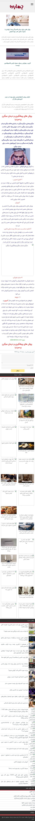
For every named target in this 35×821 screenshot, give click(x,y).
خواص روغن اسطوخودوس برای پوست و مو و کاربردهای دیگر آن (17, 98)
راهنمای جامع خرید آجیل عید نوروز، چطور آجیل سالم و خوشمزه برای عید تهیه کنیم (9, 517)
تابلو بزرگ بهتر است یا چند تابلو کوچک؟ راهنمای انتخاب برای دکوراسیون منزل (26, 388)
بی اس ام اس (24, 166)
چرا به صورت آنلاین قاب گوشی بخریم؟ (18, 670)
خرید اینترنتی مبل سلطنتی (28, 805)
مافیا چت (32, 807)
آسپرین (6, 300)
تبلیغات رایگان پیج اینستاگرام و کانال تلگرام (24, 796)
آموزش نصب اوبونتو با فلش (21, 762)
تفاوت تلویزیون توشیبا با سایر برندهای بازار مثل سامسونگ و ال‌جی (26, 420)
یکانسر (33, 801)
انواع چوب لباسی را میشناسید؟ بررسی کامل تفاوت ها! (14, 657)
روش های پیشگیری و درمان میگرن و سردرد (17, 117)
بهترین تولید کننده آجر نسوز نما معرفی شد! (17, 749)
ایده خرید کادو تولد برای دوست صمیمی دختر (26, 485)
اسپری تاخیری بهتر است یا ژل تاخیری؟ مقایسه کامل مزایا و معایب (9, 565)
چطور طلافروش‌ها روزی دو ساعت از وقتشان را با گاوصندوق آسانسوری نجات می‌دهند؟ (14, 736)
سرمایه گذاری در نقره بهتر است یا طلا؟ (26, 452)
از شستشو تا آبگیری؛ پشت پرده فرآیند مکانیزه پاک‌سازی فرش (26, 532)
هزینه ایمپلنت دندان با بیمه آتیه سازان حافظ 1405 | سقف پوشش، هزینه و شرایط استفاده (14, 710)
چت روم (33, 794)
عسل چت (32, 809)
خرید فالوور (32, 792)
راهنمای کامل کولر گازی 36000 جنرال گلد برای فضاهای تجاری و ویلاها (8, 549)
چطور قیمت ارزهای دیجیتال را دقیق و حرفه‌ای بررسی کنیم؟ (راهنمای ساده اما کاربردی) (26, 517)
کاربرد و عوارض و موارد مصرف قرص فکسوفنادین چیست (17, 64)
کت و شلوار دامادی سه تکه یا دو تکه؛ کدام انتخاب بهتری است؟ (26, 596)
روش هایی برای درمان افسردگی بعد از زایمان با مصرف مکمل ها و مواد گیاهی (17, 30)
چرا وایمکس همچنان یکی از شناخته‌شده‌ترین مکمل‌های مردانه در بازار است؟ (26, 404)
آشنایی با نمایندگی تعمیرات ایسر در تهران (17, 677)
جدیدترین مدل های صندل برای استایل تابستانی (16, 703)
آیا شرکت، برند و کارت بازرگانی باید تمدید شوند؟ (16, 631)
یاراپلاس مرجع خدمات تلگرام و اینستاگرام (24, 798)
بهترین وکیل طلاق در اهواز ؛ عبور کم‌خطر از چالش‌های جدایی (8, 484)
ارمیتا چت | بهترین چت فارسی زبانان (19, 690)
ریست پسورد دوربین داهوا (28, 803)
